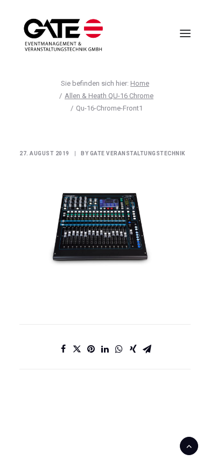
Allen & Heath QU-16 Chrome (109, 96)
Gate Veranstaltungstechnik (137, 153)
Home (139, 83)
